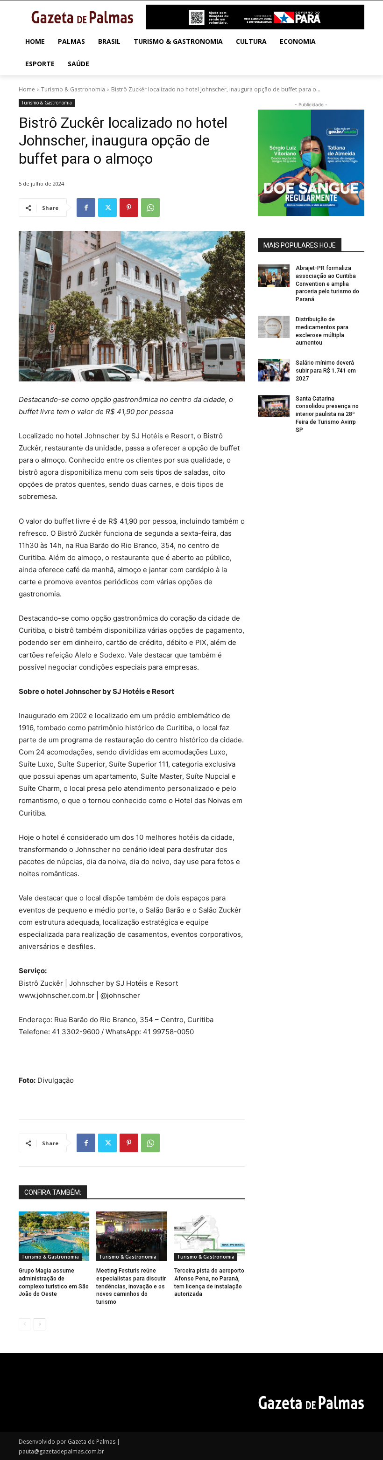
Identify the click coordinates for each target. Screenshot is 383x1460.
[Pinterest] (129, 207)
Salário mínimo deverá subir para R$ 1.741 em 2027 (326, 371)
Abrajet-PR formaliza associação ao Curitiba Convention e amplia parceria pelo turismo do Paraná (327, 284)
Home (27, 89)
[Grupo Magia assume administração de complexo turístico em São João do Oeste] (54, 1236)
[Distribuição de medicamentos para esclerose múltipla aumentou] (274, 327)
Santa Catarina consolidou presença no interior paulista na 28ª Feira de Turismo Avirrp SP (327, 414)
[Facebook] (86, 207)
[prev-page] (24, 1324)
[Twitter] (107, 207)
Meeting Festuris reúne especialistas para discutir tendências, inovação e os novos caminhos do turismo (131, 1286)
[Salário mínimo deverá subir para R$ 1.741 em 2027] (274, 370)
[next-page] (39, 1324)
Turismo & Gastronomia (73, 89)
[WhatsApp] (150, 207)
